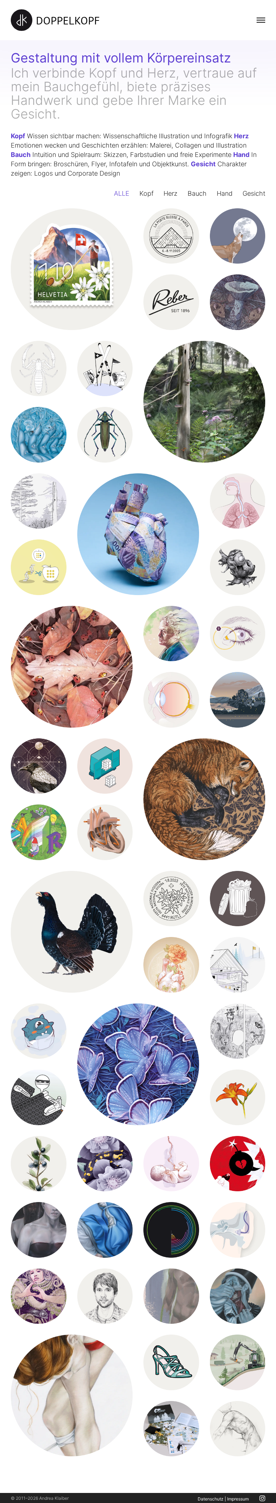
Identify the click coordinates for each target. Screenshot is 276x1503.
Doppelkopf (68, 20)
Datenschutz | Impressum (223, 1499)
